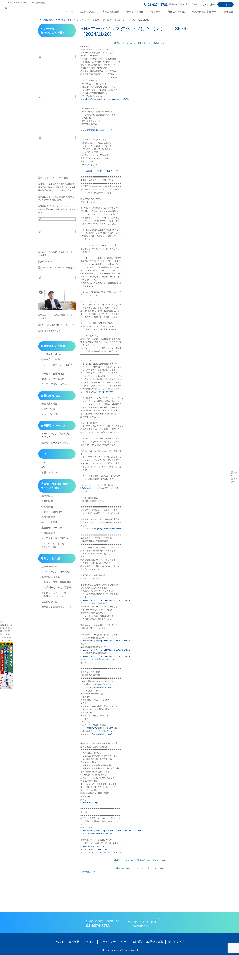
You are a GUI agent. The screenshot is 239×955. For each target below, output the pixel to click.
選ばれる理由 (87, 11)
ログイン (225, 4)
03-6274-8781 (157, 4)
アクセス (89, 941)
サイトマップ (176, 941)
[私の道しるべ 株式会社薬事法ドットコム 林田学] (57, 317)
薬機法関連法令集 (50, 577)
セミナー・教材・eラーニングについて (56, 367)
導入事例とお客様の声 (204, 11)
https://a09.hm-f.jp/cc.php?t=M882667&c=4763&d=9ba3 (105, 650)
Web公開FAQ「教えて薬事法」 (57, 587)
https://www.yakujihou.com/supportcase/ (104, 529)
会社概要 (228, 11)
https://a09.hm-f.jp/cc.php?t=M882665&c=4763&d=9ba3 (105, 600)
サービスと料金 (135, 11)
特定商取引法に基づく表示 (147, 941)
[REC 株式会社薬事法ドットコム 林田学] (57, 324)
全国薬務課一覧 (49, 601)
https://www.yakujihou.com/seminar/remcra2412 (107, 99)
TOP (40, 20)
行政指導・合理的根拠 (52, 373)
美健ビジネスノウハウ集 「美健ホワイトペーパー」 (55, 594)
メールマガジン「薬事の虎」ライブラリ (56, 435)
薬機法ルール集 (176, 11)
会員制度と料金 (49, 403)
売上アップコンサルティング (56, 384)
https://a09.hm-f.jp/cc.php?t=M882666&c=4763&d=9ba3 (105, 641)
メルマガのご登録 (50, 414)
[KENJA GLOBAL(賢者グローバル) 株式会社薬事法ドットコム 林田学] (57, 300)
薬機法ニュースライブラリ (55, 442)
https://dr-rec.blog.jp (89, 803)
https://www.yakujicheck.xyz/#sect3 (102, 728)
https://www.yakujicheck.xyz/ (99, 687)
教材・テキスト (49, 472)
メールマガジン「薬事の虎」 (56, 571)
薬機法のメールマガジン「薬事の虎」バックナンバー (67, 20)
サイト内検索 (209, 4)
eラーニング (47, 467)
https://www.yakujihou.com (92, 846)
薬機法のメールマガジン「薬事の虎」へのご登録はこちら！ (140, 43)
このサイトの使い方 (51, 354)
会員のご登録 (48, 409)
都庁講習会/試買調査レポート (56, 607)
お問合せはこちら (88, 871)
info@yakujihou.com (89, 488)
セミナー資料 (108, 392)
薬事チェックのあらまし (53, 379)
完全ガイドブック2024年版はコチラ (102, 171)
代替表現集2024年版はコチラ (99, 130)
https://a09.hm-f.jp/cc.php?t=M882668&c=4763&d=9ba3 (105, 656)
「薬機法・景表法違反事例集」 (57, 582)
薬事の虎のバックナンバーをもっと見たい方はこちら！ (140, 868)
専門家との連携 (110, 11)
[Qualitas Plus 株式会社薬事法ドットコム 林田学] (57, 254)
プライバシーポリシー (113, 941)
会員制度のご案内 (50, 359)
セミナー (155, 11)
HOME (69, 11)
